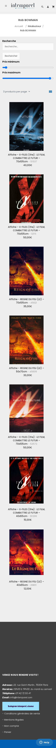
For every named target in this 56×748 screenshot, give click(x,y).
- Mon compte (10, 725)
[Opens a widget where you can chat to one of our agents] (44, 742)
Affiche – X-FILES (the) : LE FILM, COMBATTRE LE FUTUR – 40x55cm (26, 513)
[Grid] (50, 91)
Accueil (19, 26)
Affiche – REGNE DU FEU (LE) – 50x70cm (26, 370)
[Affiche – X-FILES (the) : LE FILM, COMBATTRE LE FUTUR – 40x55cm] (26, 479)
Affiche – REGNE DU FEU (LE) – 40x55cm (26, 583)
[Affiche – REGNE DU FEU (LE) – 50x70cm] (26, 338)
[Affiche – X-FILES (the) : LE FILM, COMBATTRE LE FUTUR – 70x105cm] (26, 125)
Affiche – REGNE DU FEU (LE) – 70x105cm (26, 301)
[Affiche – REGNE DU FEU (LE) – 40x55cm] (26, 552)
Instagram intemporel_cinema (21, 706)
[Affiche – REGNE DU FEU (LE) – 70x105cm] (26, 269)
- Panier (6, 732)
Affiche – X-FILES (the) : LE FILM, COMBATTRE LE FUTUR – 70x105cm (26, 158)
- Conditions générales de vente (21, 713)
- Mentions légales (13, 719)
